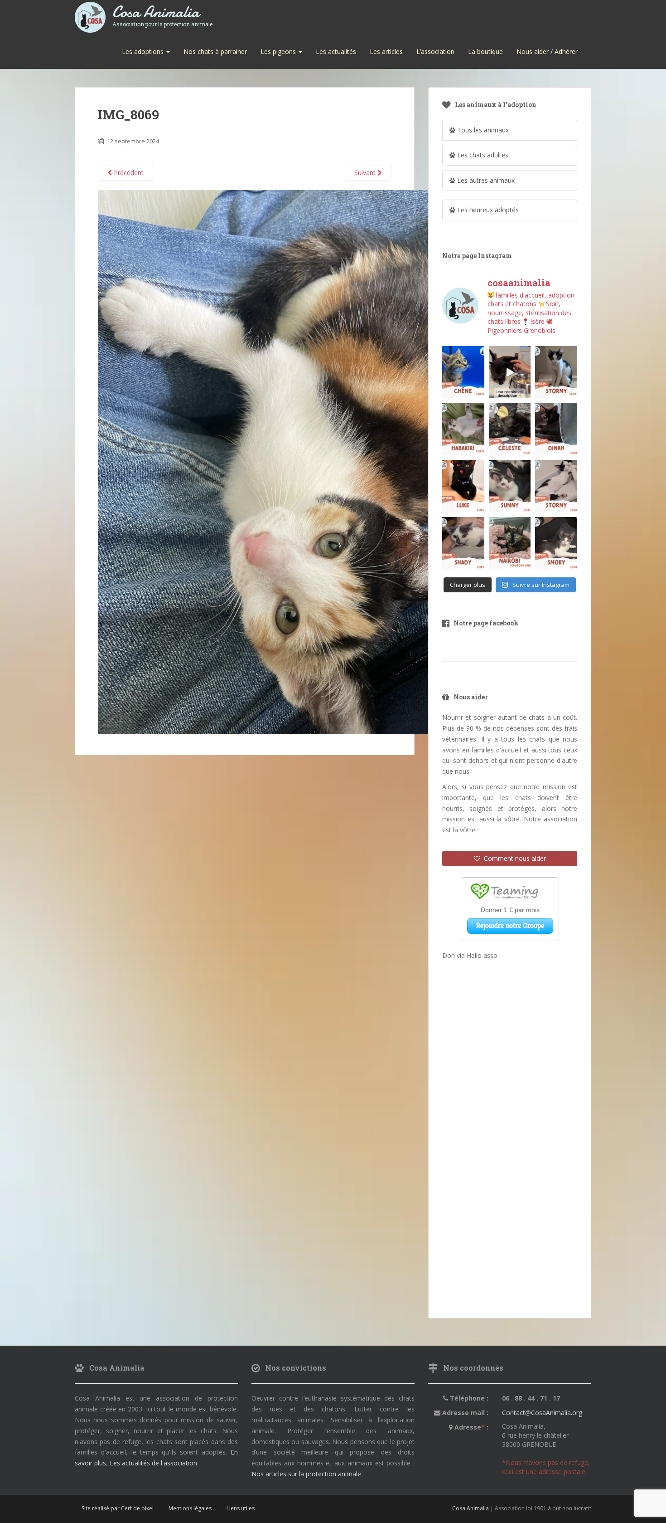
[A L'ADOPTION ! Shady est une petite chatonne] (463, 543)
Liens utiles (241, 1508)
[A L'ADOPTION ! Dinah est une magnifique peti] (556, 429)
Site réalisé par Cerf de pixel (118, 1508)
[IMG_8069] (302, 461)
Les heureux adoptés (487, 209)
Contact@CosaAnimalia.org (542, 1412)
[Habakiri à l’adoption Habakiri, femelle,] (463, 429)
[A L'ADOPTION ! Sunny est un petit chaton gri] (510, 486)
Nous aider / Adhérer (547, 51)
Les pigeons (279, 51)
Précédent (128, 172)
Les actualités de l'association (153, 1463)
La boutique (485, 51)
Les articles (386, 51)
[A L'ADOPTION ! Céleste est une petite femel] (510, 429)
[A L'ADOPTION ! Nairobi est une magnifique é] (510, 543)
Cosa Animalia (162, 12)
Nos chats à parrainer (215, 51)
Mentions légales (190, 1508)
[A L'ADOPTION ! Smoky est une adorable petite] (556, 543)
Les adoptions (143, 51)
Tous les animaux (482, 130)
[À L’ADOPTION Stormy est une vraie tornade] (556, 372)
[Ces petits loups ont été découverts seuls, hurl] (510, 372)
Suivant (365, 172)
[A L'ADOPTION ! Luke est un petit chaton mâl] (463, 486)
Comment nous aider (513, 858)
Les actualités (336, 51)
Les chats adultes (481, 155)
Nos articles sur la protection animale (306, 1473)
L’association (435, 51)
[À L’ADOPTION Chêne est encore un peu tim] (463, 372)
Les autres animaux (485, 180)
